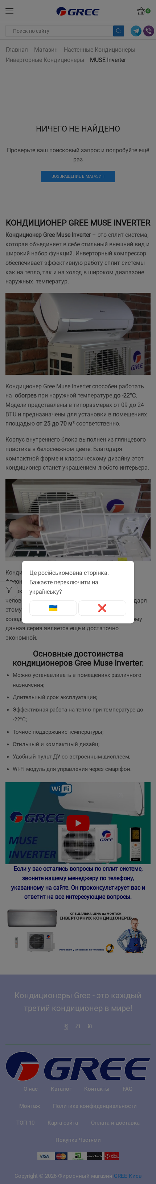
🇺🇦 (53, 608)
